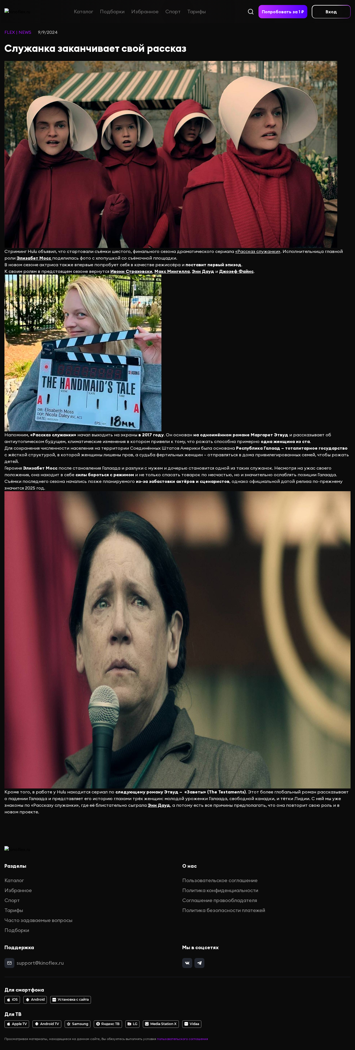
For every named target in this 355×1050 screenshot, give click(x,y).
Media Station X (163, 1024)
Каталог (83, 11)
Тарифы (196, 11)
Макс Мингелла (172, 271)
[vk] (187, 963)
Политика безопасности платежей (223, 910)
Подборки (112, 11)
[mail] (9, 963)
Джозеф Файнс (236, 271)
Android (38, 1000)
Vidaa (194, 1024)
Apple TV (19, 1024)
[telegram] (199, 963)
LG (135, 1024)
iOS (15, 1000)
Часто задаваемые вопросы (38, 920)
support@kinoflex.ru (40, 963)
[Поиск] (250, 12)
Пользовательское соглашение (220, 880)
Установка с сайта (73, 1000)
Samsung (80, 1024)
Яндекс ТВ (110, 1024)
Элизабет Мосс (34, 258)
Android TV (49, 1024)
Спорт (173, 11)
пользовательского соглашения (182, 1039)
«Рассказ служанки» (257, 251)
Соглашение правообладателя (219, 900)
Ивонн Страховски (131, 271)
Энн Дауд (203, 271)
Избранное (145, 11)
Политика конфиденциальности (220, 890)
